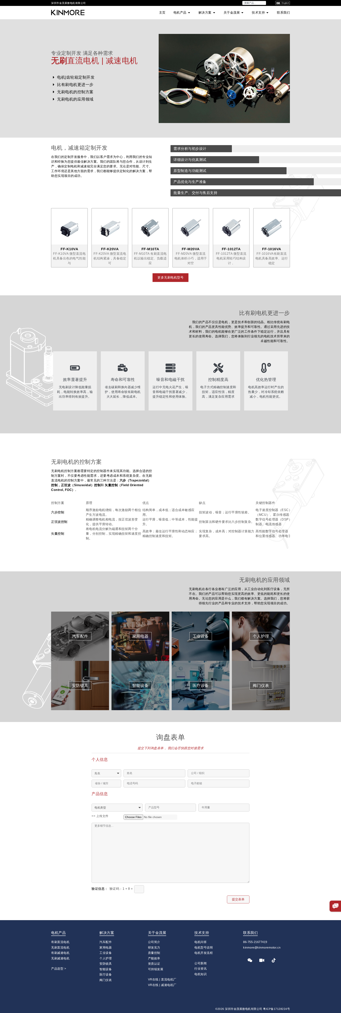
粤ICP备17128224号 (276, 1008)
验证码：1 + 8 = (121, 888)
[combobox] (254, 3)
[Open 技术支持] (267, 12)
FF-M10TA (150, 249)
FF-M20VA (191, 249)
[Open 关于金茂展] (242, 12)
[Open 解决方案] (214, 12)
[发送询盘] (335, 906)
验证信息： (100, 888)
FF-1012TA (231, 249)
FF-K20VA (110, 249)
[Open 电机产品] (189, 12)
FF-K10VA (69, 249)
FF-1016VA (271, 249)
